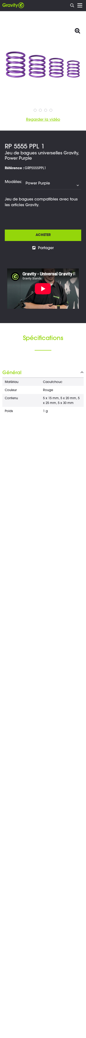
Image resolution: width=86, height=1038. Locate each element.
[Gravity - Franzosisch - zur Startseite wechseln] (13, 5)
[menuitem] (72, 4)
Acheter (43, 235)
